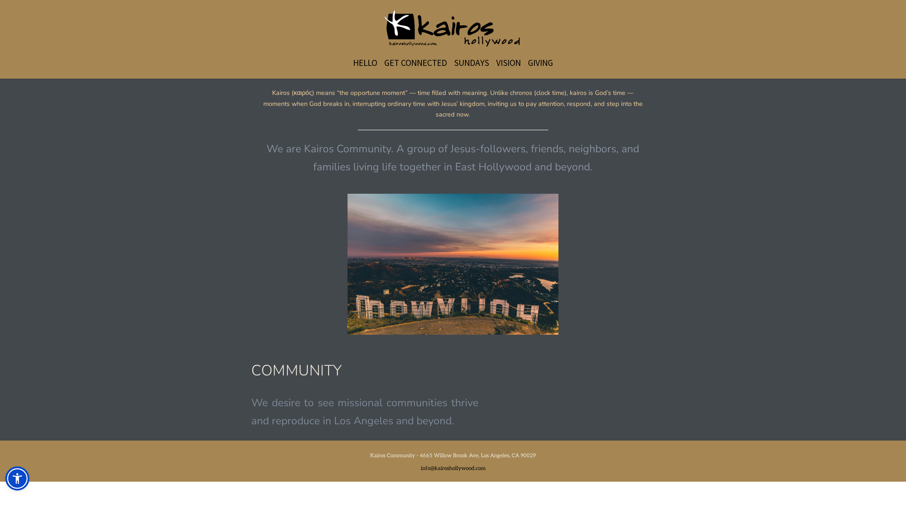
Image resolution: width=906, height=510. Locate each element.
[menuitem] (365, 63)
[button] (17, 478)
